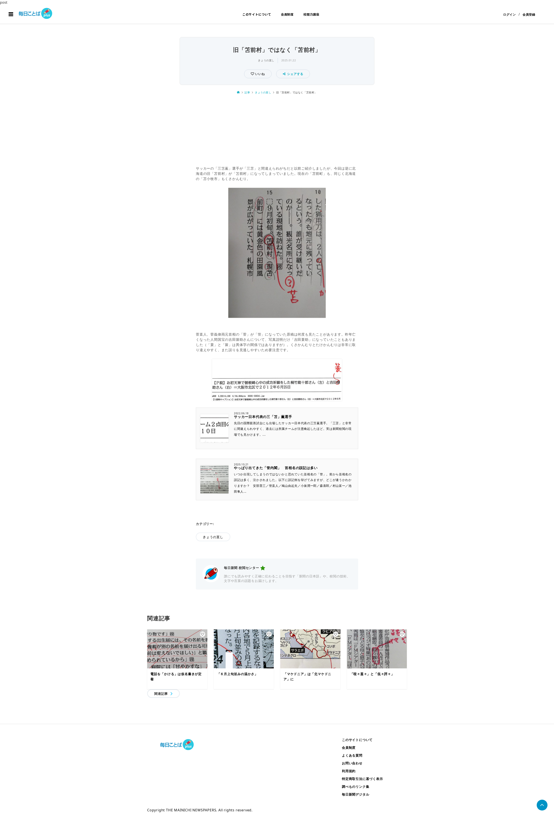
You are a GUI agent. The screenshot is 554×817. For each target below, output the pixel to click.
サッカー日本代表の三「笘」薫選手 (263, 416)
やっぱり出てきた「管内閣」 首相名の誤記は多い (275, 467)
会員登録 (529, 14)
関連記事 (161, 693)
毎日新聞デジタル (355, 794)
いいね (259, 74)
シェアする (295, 74)
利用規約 (349, 771)
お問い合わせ (352, 763)
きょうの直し (266, 60)
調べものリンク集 (355, 786)
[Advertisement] (277, 130)
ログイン (509, 14)
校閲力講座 (311, 14)
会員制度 (287, 14)
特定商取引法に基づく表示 (362, 778)
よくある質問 (352, 755)
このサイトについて (256, 14)
